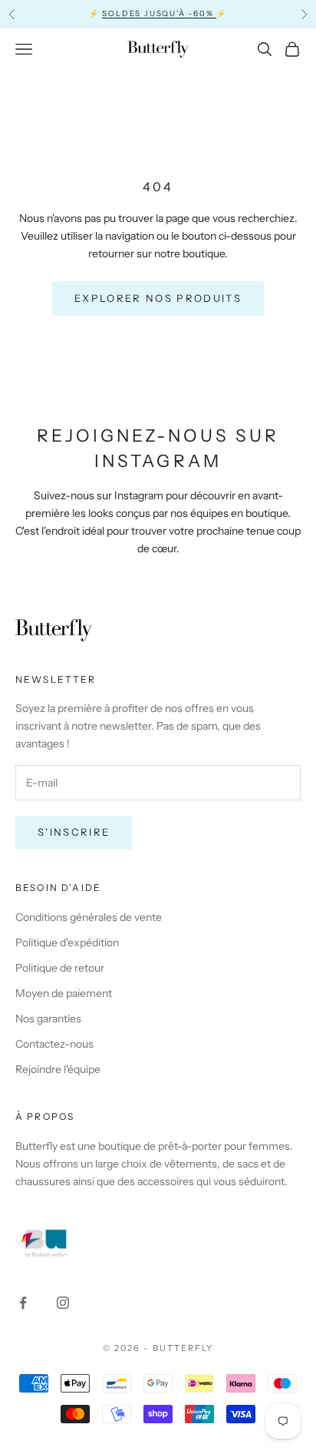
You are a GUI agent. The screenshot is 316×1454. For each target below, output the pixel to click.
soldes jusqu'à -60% (159, 13)
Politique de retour (59, 968)
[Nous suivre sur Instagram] (63, 1302)
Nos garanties (48, 1018)
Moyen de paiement (63, 993)
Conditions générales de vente (88, 917)
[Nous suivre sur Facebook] (23, 1302)
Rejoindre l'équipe (57, 1069)
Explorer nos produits (158, 298)
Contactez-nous (54, 1044)
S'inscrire (74, 832)
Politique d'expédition (67, 942)
